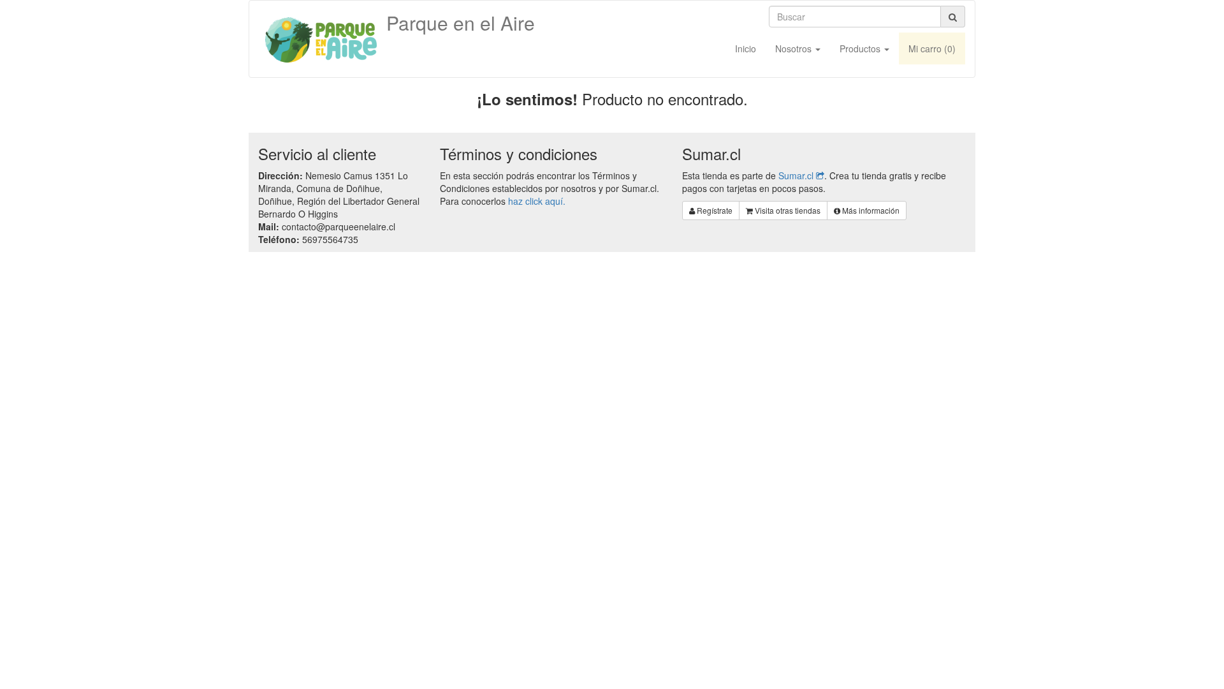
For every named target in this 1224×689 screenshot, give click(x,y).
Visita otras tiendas (786, 210)
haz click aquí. (536, 201)
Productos (861, 48)
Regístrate (713, 210)
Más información (870, 210)
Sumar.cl (797, 175)
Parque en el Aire (460, 22)
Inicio (745, 48)
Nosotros (794, 48)
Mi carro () (932, 48)
